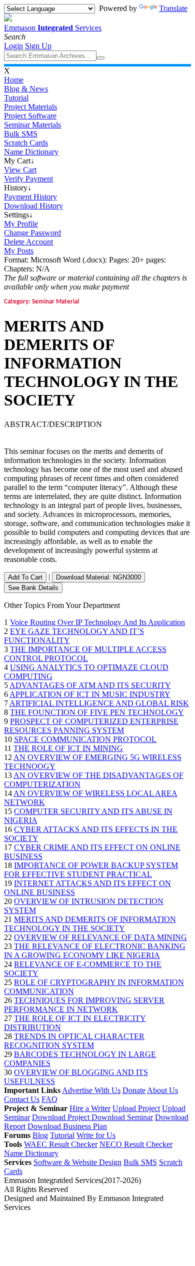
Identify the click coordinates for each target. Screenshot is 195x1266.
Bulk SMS (21, 134)
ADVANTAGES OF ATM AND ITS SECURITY (90, 685)
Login (13, 46)
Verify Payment (28, 178)
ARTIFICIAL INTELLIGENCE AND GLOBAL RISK (99, 703)
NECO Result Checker (136, 1144)
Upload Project (136, 1108)
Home (14, 80)
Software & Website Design (78, 1162)
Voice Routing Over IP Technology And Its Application (97, 622)
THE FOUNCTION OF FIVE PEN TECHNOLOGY (97, 712)
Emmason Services (53, 28)
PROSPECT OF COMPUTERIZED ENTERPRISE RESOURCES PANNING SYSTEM (91, 725)
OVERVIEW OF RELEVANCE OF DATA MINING (100, 937)
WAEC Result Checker (61, 1144)
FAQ (50, 1099)
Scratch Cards (26, 142)
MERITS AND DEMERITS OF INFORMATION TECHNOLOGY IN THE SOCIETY (90, 923)
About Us (162, 1090)
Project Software (30, 116)
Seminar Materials (32, 124)
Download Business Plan (67, 1126)
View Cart (20, 170)
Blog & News (26, 88)
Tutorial (16, 98)
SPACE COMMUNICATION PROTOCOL (85, 739)
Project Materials (30, 106)
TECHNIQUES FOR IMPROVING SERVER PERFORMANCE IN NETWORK (84, 1005)
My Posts (19, 250)
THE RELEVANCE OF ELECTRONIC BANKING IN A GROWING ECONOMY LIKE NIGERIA (95, 951)
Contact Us (22, 1099)
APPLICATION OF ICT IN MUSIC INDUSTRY (90, 694)
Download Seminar (122, 1117)
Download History (33, 206)
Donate (134, 1090)
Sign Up (38, 46)
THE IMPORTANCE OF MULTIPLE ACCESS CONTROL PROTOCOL (85, 653)
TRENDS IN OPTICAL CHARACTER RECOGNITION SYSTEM (74, 1041)
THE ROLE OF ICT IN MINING (68, 748)
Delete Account (28, 242)
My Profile (21, 224)
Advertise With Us (91, 1090)
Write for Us (96, 1135)
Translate (173, 8)
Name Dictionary (31, 152)
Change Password (32, 232)
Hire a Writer (90, 1108)
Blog (40, 1135)
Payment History (30, 196)
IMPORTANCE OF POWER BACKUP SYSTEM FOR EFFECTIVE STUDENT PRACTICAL (91, 869)
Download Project (62, 1117)
